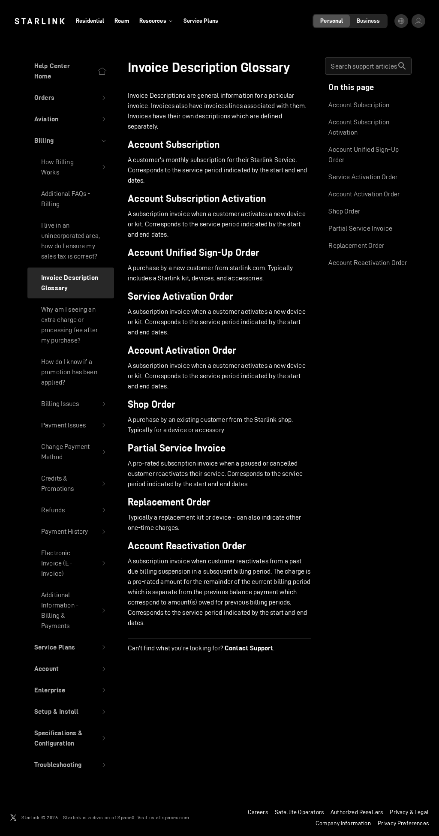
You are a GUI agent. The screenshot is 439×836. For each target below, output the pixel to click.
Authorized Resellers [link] (357, 812)
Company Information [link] (343, 823)
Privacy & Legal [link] (409, 812)
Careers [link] (258, 812)
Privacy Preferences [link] (403, 823)
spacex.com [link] (175, 817)
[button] (70, 97)
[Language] (401, 21)
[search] (402, 66)
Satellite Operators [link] (299, 812)
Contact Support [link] (249, 648)
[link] (40, 21)
